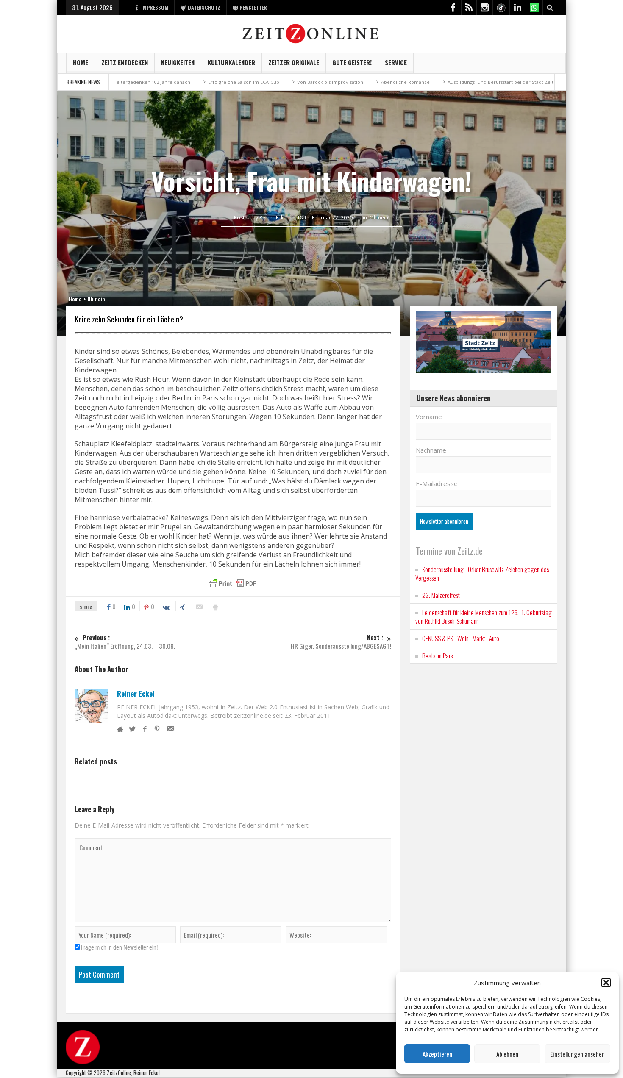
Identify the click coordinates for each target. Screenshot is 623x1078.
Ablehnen (507, 1054)
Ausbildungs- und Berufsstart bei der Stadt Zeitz (449, 82)
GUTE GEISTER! (352, 62)
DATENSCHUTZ (204, 7)
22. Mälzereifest (441, 595)
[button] (606, 982)
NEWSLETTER (253, 7)
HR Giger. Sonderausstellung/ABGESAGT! (341, 641)
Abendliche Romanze (352, 82)
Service (396, 62)
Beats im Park (437, 655)
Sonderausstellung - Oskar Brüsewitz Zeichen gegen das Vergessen (482, 573)
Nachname (431, 450)
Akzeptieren (437, 1054)
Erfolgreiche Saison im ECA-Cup (191, 82)
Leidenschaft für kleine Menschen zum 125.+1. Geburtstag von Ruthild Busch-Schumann (483, 616)
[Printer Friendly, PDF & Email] (232, 583)
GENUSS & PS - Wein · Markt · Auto (460, 638)
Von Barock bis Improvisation (278, 82)
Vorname (429, 416)
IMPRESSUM (154, 7)
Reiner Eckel (136, 693)
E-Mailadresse (437, 483)
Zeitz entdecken (124, 62)
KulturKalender (231, 62)
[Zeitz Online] (311, 33)
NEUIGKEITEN (178, 62)
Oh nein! (379, 217)
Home (80, 62)
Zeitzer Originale (293, 62)
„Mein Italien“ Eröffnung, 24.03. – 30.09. (125, 641)
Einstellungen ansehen (577, 1054)
